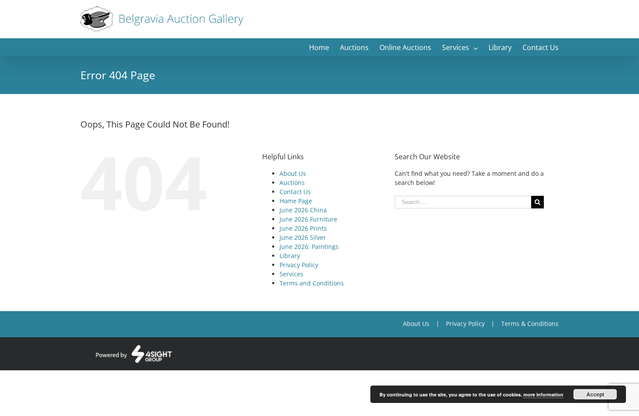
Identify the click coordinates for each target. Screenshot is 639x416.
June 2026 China (303, 210)
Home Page (296, 201)
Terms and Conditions (312, 283)
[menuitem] (324, 47)
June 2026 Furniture (308, 219)
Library (290, 256)
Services (291, 274)
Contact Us (295, 192)
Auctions (292, 182)
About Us (293, 173)
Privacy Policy (299, 265)
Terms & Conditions (530, 323)
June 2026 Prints (303, 228)
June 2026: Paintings (309, 246)
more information (543, 394)
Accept (595, 394)
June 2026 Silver (303, 237)
